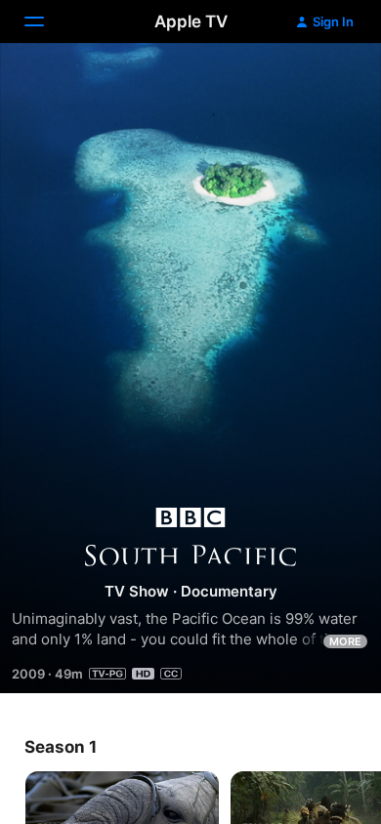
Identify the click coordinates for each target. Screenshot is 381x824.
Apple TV (191, 21)
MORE (345, 641)
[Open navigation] (45, 21)
